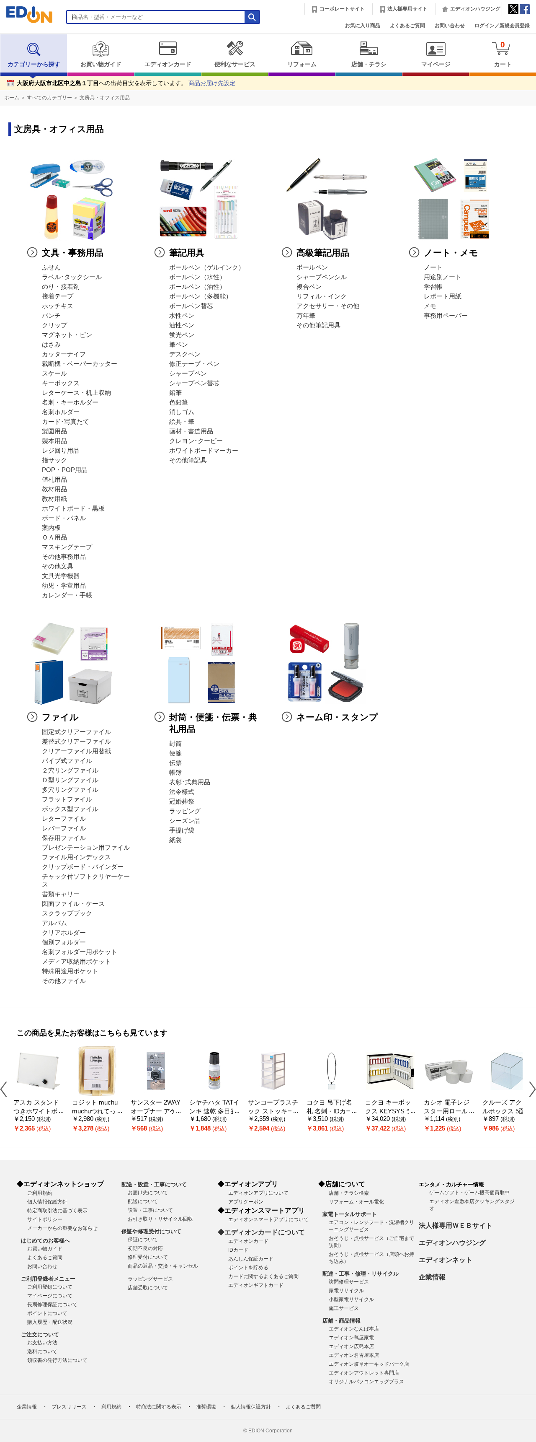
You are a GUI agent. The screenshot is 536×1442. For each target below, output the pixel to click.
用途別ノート (442, 277)
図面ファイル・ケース (73, 903)
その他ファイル (64, 981)
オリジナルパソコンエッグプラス (366, 1382)
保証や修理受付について (151, 1231)
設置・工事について (150, 1210)
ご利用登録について (49, 1287)
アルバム (54, 923)
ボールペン (312, 267)
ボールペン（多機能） (200, 296)
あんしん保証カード (250, 1259)
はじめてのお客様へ (45, 1240)
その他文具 (57, 566)
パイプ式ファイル (67, 760)
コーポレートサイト (342, 9)
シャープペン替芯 (194, 383)
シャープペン (188, 373)
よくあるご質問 (407, 26)
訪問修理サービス (349, 1282)
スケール (54, 373)
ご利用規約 (39, 1193)
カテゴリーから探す (34, 64)
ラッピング (185, 811)
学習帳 (433, 286)
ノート (433, 267)
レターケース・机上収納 (76, 392)
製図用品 (54, 431)
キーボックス (61, 383)
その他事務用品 (64, 556)
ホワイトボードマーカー (203, 450)
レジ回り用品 (61, 450)
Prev (6, 1089)
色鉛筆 (178, 402)
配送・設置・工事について (154, 1184)
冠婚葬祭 (181, 801)
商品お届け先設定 (211, 83)
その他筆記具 (188, 460)
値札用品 (54, 479)
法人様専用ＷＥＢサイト (455, 1225)
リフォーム (302, 64)
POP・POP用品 (65, 470)
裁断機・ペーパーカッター (79, 363)
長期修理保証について (52, 1304)
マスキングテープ (67, 547)
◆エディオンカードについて (261, 1232)
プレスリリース (69, 1407)
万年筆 (305, 315)
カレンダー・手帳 (67, 595)
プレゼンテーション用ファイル (86, 847)
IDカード (238, 1250)
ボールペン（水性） (197, 277)
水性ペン (181, 315)
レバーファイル (64, 828)
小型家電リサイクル (351, 1299)
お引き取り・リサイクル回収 (160, 1219)
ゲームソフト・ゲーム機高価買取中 (469, 1193)
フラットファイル (67, 799)
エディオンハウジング (475, 9)
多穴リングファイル (70, 789)
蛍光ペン (181, 335)
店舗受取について (148, 1288)
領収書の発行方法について (57, 1360)
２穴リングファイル (70, 770)
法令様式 (181, 791)
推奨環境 (206, 1407)
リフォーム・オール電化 (356, 1202)
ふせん (51, 267)
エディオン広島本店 (351, 1346)
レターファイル (64, 818)
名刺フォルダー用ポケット (79, 952)
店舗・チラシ (369, 64)
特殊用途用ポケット (70, 971)
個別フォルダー (64, 942)
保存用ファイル (64, 838)
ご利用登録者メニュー (48, 1279)
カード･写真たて (65, 421)
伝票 (175, 763)
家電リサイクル (346, 1291)
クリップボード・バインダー (83, 867)
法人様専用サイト (407, 9)
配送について (143, 1201)
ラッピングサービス (150, 1279)
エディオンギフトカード (255, 1285)
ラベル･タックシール (72, 277)
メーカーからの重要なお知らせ (62, 1228)
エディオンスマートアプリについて (268, 1219)
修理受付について (148, 1257)
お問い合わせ (450, 26)
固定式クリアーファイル (76, 732)
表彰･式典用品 (189, 782)
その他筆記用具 (318, 325)
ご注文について (40, 1334)
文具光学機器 (61, 576)
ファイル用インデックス (76, 857)
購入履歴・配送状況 (49, 1322)
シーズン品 (185, 820)
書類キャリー (61, 894)
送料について (42, 1351)
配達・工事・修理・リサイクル (360, 1274)
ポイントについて (47, 1313)
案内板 (51, 527)
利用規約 (111, 1407)
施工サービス (344, 1308)
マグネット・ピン (67, 335)
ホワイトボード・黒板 (73, 508)
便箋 (175, 753)
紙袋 (175, 840)
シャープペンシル (321, 277)
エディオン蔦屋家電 (351, 1338)
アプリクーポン (245, 1202)
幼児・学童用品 (64, 585)
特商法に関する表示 (158, 1407)
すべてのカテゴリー (49, 98)
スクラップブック (67, 913)
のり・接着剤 (61, 286)
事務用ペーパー (446, 315)
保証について (143, 1239)
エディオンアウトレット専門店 (364, 1373)
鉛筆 (175, 392)
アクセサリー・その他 (327, 306)
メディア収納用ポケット (76, 961)
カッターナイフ (64, 354)
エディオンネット (445, 1259)
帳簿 (175, 772)
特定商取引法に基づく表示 (57, 1211)
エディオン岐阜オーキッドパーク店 (369, 1364)
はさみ (51, 344)
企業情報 (432, 1277)
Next (529, 1089)
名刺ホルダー (61, 412)
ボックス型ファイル (70, 809)
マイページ (436, 64)
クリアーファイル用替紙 (76, 751)
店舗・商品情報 (341, 1321)
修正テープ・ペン (194, 363)
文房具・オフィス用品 (105, 98)
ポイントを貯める (248, 1268)
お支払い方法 (42, 1343)
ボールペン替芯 (191, 306)
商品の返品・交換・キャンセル (163, 1266)
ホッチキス (57, 306)
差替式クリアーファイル (76, 741)
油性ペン (181, 325)
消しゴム (181, 412)
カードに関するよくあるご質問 (263, 1276)
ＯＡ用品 (54, 537)
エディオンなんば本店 (354, 1329)
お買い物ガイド (100, 64)
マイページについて (49, 1296)
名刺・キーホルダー (70, 402)
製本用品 (54, 441)
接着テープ (57, 296)
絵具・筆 (181, 421)
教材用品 (54, 489)
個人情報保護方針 (47, 1202)
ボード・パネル (64, 518)
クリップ (54, 325)
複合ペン (309, 286)
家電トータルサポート (349, 1214)
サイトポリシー (44, 1219)
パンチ (51, 315)
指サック (54, 460)
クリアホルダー (64, 932)
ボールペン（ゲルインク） (207, 267)
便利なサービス (234, 64)
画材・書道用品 (191, 431)
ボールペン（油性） (197, 286)
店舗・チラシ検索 (349, 1193)
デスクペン (185, 354)
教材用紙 (54, 498)
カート (503, 53)
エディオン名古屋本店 (354, 1355)
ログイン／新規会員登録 (502, 26)
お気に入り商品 (362, 26)
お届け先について (148, 1193)
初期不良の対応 (145, 1248)
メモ (430, 306)
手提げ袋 (181, 830)
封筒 (175, 743)
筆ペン (178, 344)
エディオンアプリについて (258, 1193)
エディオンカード (167, 64)
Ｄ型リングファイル (70, 780)
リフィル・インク (321, 296)
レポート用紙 (442, 296)
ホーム (11, 98)
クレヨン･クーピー (196, 441)
